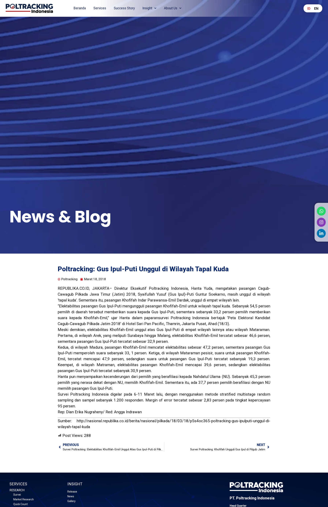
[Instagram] (321, 222)
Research (16, 490)
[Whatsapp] (321, 211)
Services (99, 8)
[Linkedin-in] (321, 233)
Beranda (80, 8)
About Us (170, 8)
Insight (147, 8)
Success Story (124, 8)
